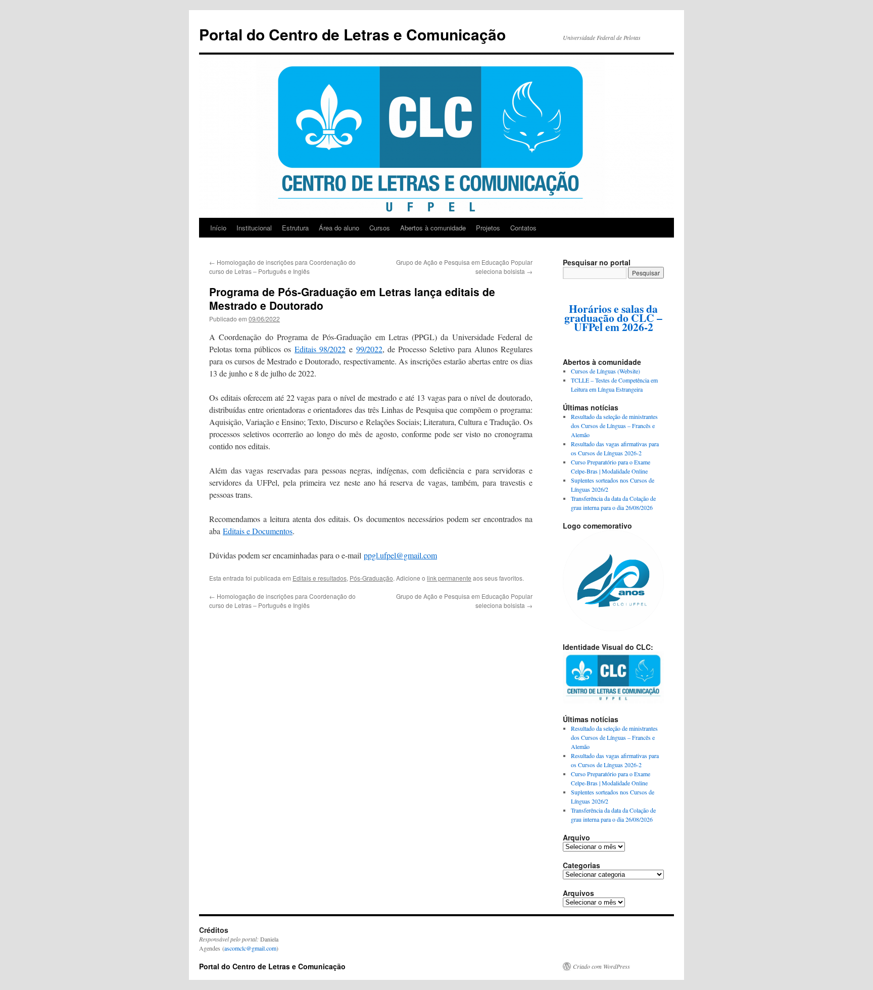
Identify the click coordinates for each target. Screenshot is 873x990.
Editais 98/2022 (320, 349)
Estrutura (295, 227)
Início (218, 227)
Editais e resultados (320, 578)
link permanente (449, 578)
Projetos (488, 227)
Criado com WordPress (601, 966)
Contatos (523, 227)
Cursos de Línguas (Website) (605, 371)
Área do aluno (339, 227)
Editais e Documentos (258, 531)
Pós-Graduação (371, 578)
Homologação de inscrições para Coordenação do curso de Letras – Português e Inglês (282, 266)
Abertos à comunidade (433, 227)
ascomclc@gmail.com (250, 948)
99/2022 (369, 349)
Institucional (254, 227)
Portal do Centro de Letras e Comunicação (352, 34)
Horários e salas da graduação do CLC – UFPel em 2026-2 (613, 318)
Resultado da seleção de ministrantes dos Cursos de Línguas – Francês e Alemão (614, 425)
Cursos (379, 227)
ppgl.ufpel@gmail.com (400, 555)
